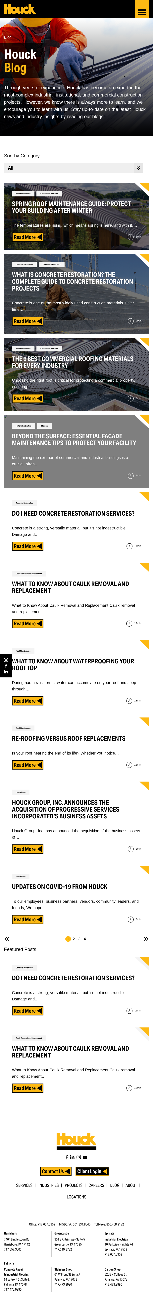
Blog (115, 1185)
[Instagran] (78, 1157)
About (131, 1185)
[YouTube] (85, 1157)
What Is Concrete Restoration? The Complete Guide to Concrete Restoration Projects (72, 281)
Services (24, 1185)
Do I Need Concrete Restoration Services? (73, 978)
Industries (48, 1185)
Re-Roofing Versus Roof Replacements (69, 738)
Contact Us (53, 1171)
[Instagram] (6, 660)
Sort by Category (22, 155)
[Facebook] (6, 666)
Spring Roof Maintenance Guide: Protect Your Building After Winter (71, 207)
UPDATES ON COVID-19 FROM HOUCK (59, 886)
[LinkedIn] (6, 671)
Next (146, 939)
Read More (25, 1010)
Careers (96, 1185)
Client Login (89, 1171)
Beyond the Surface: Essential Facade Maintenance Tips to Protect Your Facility (74, 439)
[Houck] (20, 9)
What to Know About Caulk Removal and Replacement (70, 1051)
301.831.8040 (81, 1224)
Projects (73, 1185)
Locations (76, 1197)
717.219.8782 (63, 1249)
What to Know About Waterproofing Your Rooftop (73, 664)
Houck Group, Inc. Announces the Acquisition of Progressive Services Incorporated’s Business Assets (65, 809)
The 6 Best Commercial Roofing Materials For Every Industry (72, 362)
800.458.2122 (115, 1224)
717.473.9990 (13, 1289)
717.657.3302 (46, 1224)
